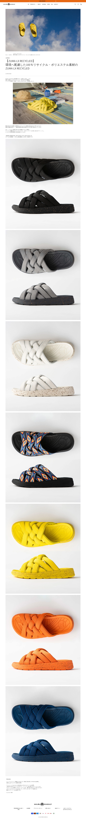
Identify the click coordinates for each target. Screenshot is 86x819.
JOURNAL (44, 4)
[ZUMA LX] (43, 229)
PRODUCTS (32, 4)
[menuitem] (28, 4)
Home (6, 54)
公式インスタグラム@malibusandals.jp (67, 809)
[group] (42, 1)
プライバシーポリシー (38, 808)
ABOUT (39, 4)
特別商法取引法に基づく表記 (18, 809)
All (28, 4)
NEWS (48, 4)
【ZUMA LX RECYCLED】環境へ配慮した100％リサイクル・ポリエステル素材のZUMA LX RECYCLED (26, 54)
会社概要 (28, 808)
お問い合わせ (47, 808)
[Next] (55, 1)
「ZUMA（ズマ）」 (24, 78)
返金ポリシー (57, 808)
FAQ (52, 4)
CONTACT (56, 4)
